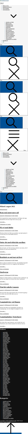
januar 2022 (5, 392)
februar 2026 (6, 335)
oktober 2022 (6, 380)
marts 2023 (5, 374)
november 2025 (6, 338)
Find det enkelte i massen (9, 287)
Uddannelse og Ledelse (11, 39)
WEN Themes (7, 422)
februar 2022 (6, 391)
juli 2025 (5, 344)
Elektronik (8, 27)
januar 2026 (5, 336)
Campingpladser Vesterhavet (10, 317)
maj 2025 (5, 346)
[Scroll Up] (11, 433)
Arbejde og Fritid (10, 22)
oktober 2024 (6, 356)
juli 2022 (5, 384)
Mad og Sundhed (10, 34)
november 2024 (6, 354)
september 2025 (6, 341)
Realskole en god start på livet (11, 257)
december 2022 (6, 378)
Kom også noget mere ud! (9, 213)
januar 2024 (5, 366)
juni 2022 (5, 386)
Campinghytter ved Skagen (10, 302)
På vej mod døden (6, 227)
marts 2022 (5, 390)
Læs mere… (3, 222)
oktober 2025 (6, 340)
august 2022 (5, 383)
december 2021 (6, 393)
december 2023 (6, 367)
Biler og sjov (6, 5)
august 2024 (5, 358)
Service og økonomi (10, 35)
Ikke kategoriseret (10, 31)
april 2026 (5, 332)
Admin (16, 215)
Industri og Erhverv (7, 7)
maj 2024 (5, 362)
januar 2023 (5, 376)
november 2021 (6, 395)
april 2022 (5, 388)
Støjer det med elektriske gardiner (12, 242)
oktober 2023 (6, 370)
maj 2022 (5, 387)
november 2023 (6, 369)
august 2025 (5, 342)
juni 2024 (5, 361)
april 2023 (5, 373)
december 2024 (6, 353)
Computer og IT (9, 26)
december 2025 (6, 337)
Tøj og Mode (6, 8)
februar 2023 (6, 375)
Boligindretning (9, 24)
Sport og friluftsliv (10, 36)
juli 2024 (5, 359)
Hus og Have (9, 30)
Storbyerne (4, 272)
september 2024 (6, 357)
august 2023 (5, 371)
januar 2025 (5, 352)
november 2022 (6, 379)
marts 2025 (5, 349)
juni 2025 (5, 345)
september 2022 (6, 382)
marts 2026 (5, 333)
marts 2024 (5, 363)
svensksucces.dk (12, 420)
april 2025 (5, 348)
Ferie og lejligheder (10, 28)
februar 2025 (6, 350)
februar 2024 (6, 365)
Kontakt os (5, 40)
